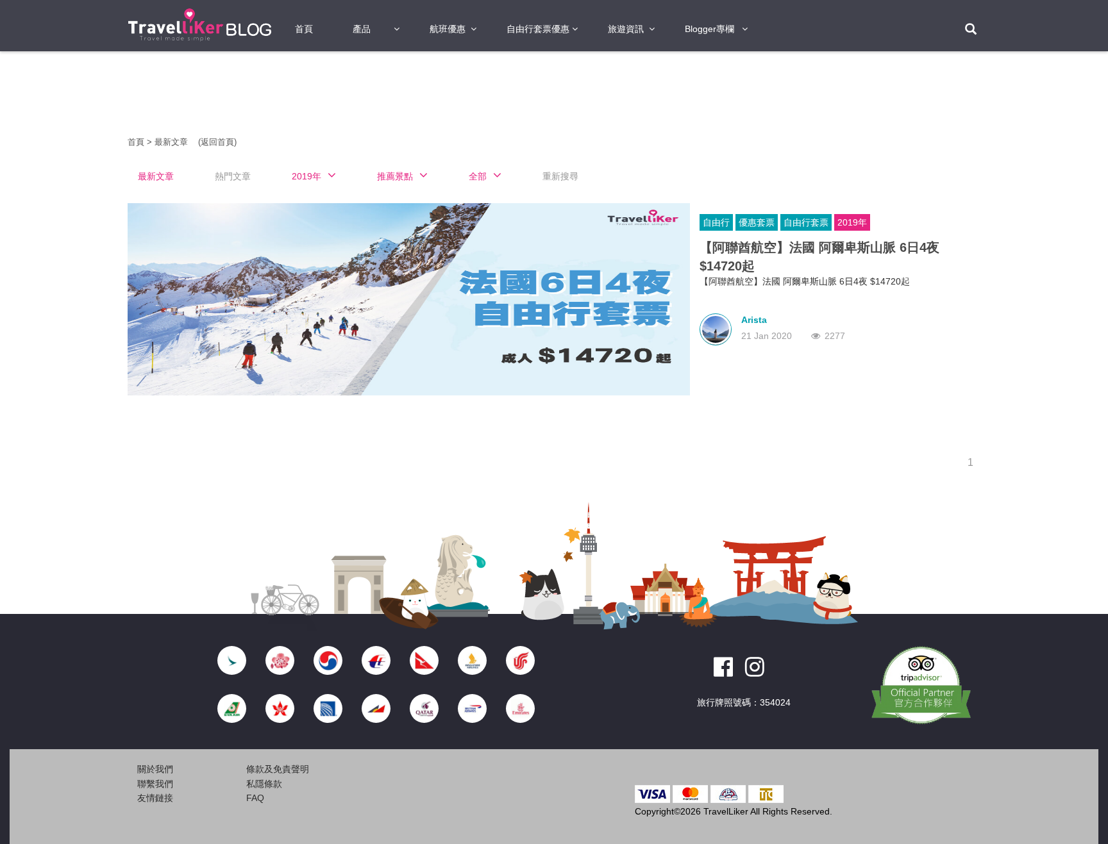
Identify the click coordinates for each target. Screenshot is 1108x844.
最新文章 (172, 142)
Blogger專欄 (709, 29)
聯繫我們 (155, 784)
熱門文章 (233, 176)
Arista (754, 320)
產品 (362, 29)
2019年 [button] (306, 176)
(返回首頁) (217, 142)
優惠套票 (757, 222)
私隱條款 (264, 784)
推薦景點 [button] (395, 176)
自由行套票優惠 (538, 29)
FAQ (255, 798)
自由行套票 (806, 222)
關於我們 (155, 769)
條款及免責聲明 (277, 769)
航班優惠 (448, 29)
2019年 (852, 222)
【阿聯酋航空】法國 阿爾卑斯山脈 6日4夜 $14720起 (819, 256)
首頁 (304, 29)
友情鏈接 (155, 798)
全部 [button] (478, 176)
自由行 (716, 222)
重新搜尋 (560, 176)
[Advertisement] (54, 256)
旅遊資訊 (626, 29)
